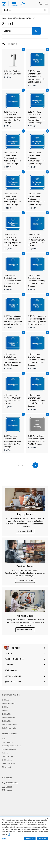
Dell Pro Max (6, 721)
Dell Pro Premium (8, 718)
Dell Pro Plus (6, 714)
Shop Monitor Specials (25, 630)
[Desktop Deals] (25, 551)
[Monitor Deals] (25, 601)
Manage (4, 839)
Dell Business (7, 760)
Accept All (42, 839)
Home (4, 18)
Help (4, 739)
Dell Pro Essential (8, 703)
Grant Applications (9, 763)
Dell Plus (5, 707)
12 (29, 465)
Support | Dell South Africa (11, 746)
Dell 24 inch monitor (9, 725)
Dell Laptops (6, 700)
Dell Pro (5, 710)
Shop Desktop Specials (25, 580)
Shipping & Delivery (9, 749)
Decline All (29, 839)
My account (6, 767)
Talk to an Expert (8, 756)
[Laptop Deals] (25, 499)
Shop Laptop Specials (25, 531)
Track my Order (7, 742)
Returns (5, 753)
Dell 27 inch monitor (9, 728)
